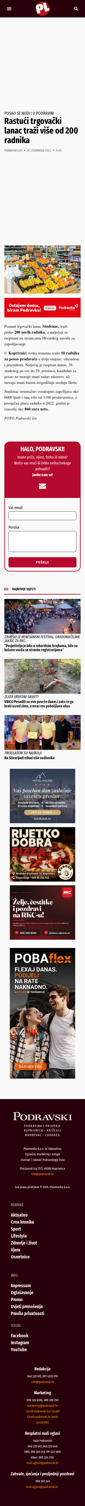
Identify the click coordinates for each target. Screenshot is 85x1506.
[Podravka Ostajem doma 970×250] (42, 316)
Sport (16, 1229)
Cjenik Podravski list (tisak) (42, 1411)
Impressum (21, 1285)
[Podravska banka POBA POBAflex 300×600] (42, 1077)
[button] (9, 8)
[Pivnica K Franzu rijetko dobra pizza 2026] (42, 880)
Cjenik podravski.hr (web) (42, 1417)
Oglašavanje (22, 1292)
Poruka (13, 527)
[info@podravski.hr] (42, 486)
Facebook (19, 1336)
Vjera (15, 1250)
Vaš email (15, 508)
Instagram (20, 1343)
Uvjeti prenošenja (27, 1306)
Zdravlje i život (24, 1243)
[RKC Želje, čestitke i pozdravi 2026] (42, 938)
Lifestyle (19, 1236)
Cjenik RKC (42, 1422)
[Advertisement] (42, 64)
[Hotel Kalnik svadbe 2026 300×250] (42, 821)
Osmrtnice (20, 1257)
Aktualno (19, 1215)
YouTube (19, 1350)
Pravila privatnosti (27, 1313)
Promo (17, 1299)
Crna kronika (22, 1222)
